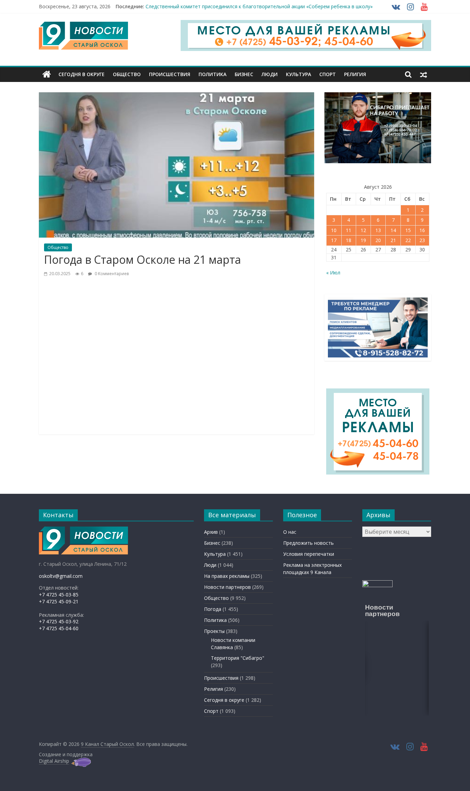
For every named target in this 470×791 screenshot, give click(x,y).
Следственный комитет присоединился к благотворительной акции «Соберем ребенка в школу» (259, 6)
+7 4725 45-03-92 (58, 621)
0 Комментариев (111, 274)
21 (393, 240)
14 (393, 230)
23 (422, 240)
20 (378, 240)
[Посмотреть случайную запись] (423, 74)
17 (334, 240)
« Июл (333, 272)
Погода (212, 609)
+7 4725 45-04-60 (58, 628)
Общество (127, 74)
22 (408, 240)
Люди (269, 74)
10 (334, 230)
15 (408, 230)
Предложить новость (308, 543)
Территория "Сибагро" (237, 658)
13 (378, 230)
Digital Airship (54, 761)
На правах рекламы (226, 576)
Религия (355, 74)
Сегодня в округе (81, 74)
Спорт (327, 74)
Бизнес (244, 74)
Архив (211, 532)
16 (422, 230)
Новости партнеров (227, 587)
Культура (298, 74)
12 (363, 230)
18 (348, 240)
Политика (212, 74)
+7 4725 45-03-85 (58, 594)
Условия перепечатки (308, 554)
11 (348, 230)
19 (363, 240)
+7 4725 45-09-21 (58, 601)
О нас (289, 532)
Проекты (214, 631)
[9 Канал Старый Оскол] (46, 74)
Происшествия (169, 74)
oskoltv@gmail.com (61, 576)
